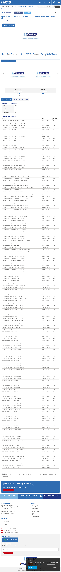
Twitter (28, 12)
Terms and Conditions (8, 513)
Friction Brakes (35, 505)
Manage (55, 567)
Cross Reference (36, 516)
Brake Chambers (36, 507)
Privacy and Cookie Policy (9, 511)
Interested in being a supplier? (10, 507)
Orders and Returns (7, 505)
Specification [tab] (6, 99)
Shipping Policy (6, 508)
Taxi (33, 513)
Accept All (32, 567)
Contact (4, 515)
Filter (58, 13)
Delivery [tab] (25, 99)
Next (58, 74)
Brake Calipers (35, 511)
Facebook (19, 12)
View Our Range (8, 489)
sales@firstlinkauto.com (13, 532)
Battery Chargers (36, 510)
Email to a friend (7, 12)
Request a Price (9, 25)
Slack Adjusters (36, 515)
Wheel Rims (35, 508)
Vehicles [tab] (17, 99)
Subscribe (8, 553)
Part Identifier (12, 539)
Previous (3, 74)
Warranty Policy (6, 510)
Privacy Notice (51, 564)
